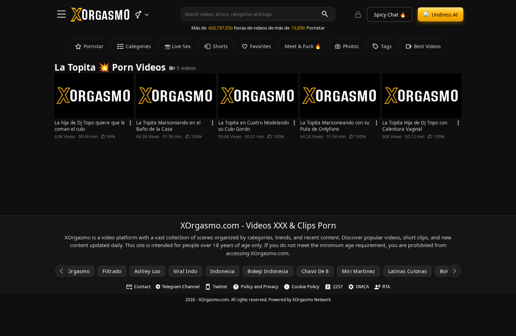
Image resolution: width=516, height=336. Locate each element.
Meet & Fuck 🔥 (303, 46)
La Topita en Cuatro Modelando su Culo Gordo (253, 125)
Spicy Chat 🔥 (390, 14)
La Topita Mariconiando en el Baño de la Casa (168, 125)
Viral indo (185, 271)
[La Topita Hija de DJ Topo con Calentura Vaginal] (422, 95)
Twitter (220, 286)
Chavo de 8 (315, 271)
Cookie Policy (305, 286)
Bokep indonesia (268, 271)
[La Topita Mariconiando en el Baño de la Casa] (176, 95)
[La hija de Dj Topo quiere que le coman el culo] (94, 95)
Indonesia (222, 271)
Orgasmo (78, 271)
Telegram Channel (180, 286)
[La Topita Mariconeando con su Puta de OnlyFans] (339, 95)
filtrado (111, 271)
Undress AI (445, 14)
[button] (141, 14)
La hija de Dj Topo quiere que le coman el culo (89, 125)
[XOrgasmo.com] (100, 19)
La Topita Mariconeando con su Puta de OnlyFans (334, 125)
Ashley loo (147, 271)
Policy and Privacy (259, 286)
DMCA (362, 286)
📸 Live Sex (178, 46)
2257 (338, 286)
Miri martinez (358, 271)
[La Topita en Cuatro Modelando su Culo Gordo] (258, 95)
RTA (386, 286)
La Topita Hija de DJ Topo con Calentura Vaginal (414, 125)
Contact (142, 286)
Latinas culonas (407, 271)
